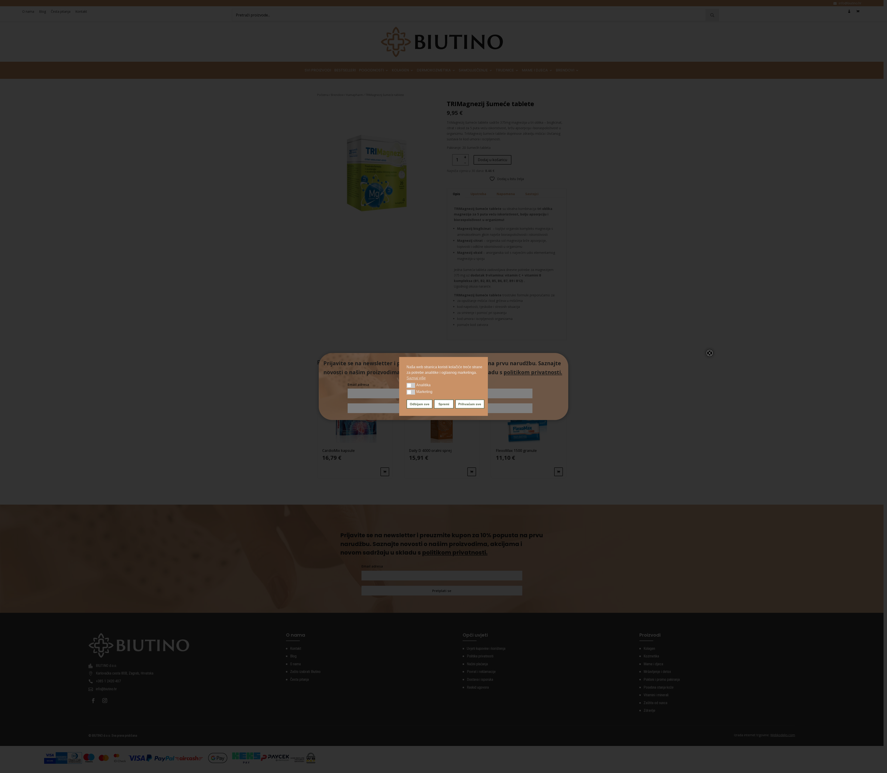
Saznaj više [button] (416, 378)
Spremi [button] (443, 404)
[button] (411, 385)
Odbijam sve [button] (419, 404)
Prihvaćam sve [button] (469, 404)
